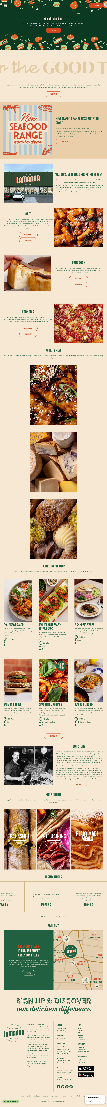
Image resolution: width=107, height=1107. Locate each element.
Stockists (45, 1096)
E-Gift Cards (81, 1039)
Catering (80, 1030)
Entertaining (81, 1049)
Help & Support (54, 1096)
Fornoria (80, 1035)
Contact (64, 1096)
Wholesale (37, 1096)
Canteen (80, 1037)
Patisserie (81, 1047)
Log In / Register (83, 1060)
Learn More (81, 1062)
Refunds (78, 1096)
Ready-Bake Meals (83, 1052)
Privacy (71, 1096)
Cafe (79, 1033)
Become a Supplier (26, 1096)
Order (79, 1028)
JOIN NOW (53, 30)
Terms (85, 1096)
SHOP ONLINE (96, 6)
